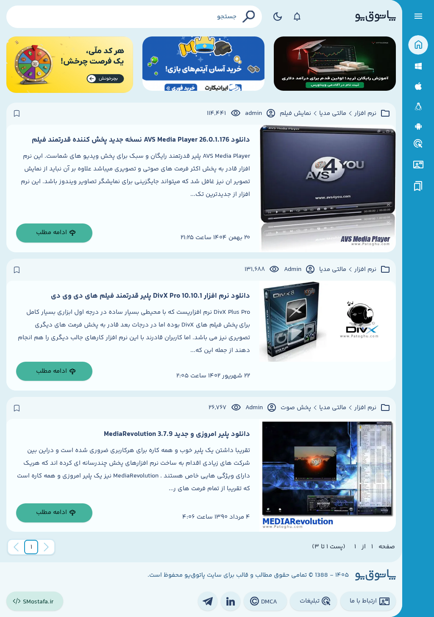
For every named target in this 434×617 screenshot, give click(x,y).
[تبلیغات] (418, 143)
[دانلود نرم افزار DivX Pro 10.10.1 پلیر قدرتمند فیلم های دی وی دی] (327, 336)
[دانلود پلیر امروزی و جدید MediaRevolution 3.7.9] (327, 475)
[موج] (335, 64)
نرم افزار (365, 113)
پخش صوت (296, 408)
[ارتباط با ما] (418, 164)
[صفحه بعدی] (16, 547)
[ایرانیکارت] (203, 64)
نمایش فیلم (295, 113)
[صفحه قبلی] (46, 547)
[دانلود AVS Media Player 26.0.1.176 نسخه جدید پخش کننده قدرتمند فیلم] (327, 188)
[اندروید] (418, 126)
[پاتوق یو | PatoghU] (375, 16)
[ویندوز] (418, 66)
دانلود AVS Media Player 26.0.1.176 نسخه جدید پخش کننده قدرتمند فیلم (141, 139)
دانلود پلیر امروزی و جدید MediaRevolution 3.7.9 (177, 434)
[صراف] (69, 64)
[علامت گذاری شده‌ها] (418, 186)
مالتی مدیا (332, 113)
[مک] (418, 86)
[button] (31, 547)
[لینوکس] (418, 106)
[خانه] (418, 45)
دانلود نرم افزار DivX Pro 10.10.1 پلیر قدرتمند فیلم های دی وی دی (150, 296)
